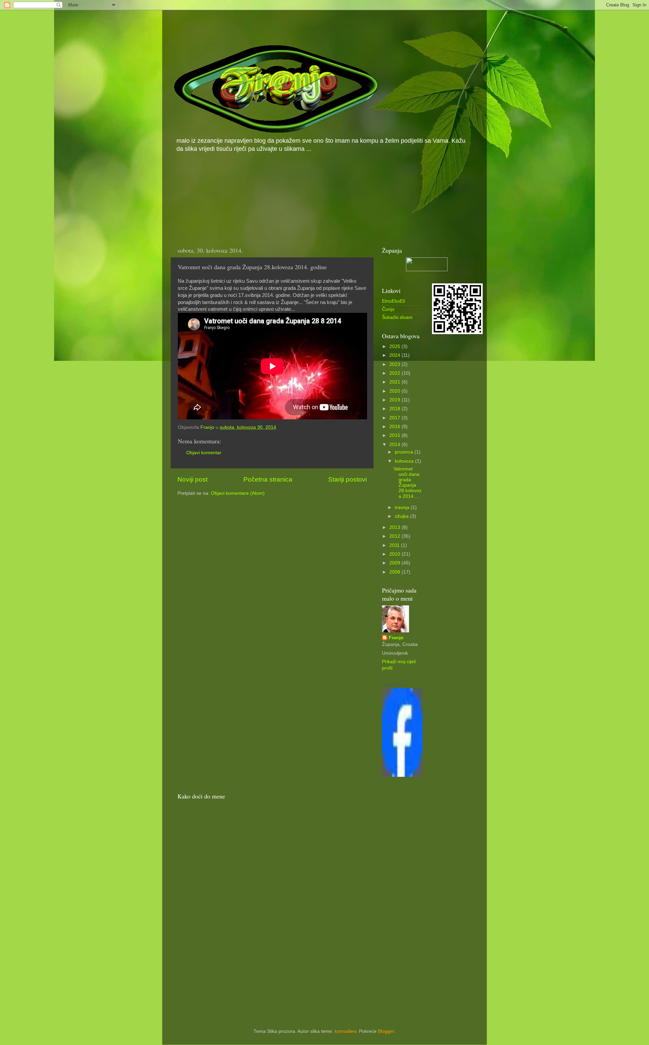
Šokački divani (397, 317)
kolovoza (405, 461)
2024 (395, 355)
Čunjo (388, 309)
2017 (395, 417)
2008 (395, 572)
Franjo (396, 637)
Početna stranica (267, 479)
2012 (395, 536)
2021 (395, 382)
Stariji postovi (347, 479)
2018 (395, 408)
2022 (395, 373)
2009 (395, 562)
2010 (395, 554)
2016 (395, 426)
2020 (395, 391)
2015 (395, 435)
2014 (395, 444)
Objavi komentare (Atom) (238, 493)
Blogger (386, 1031)
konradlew (345, 1031)
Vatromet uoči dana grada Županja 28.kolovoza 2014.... (407, 482)
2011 (395, 545)
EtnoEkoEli (393, 301)
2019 (395, 399)
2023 (395, 364)
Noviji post (192, 479)
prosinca (404, 452)
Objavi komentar (203, 452)
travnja (403, 507)
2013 (395, 527)
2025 (395, 346)
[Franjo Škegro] (402, 775)
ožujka (402, 516)
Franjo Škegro (393, 685)
